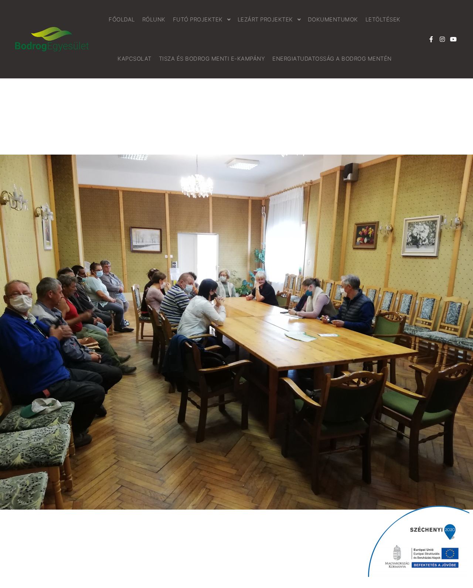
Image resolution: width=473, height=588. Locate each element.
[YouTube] (453, 39)
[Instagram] (442, 39)
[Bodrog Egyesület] (52, 39)
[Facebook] (431, 39)
